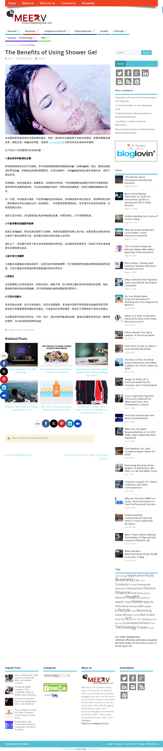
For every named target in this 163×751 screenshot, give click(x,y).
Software (144, 623)
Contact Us (68, 3)
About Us (28, 3)
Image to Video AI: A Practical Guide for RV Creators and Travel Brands (141, 382)
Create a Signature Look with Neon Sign (21, 371)
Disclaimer (88, 3)
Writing (151, 628)
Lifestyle (119, 31)
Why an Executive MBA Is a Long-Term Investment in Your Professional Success (140, 501)
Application (136, 575)
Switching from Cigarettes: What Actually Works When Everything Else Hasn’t (92, 372)
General (12, 31)
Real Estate (147, 615)
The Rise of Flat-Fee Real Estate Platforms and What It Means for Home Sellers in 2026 (141, 364)
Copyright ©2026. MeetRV (16, 744)
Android (118, 576)
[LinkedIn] (70, 423)
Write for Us (47, 3)
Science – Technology (20, 37)
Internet (133, 606)
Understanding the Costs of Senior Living (141, 217)
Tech (153, 623)
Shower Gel (29, 329)
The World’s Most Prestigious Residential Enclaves (138, 179)
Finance (122, 592)
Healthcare (145, 597)
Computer (122, 584)
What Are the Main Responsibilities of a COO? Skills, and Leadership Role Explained (140, 433)
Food (133, 593)
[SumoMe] (78, 423)
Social (120, 63)
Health (104, 31)
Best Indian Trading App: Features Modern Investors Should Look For (140, 265)
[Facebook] (46, 423)
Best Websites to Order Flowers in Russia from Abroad (56, 371)
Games (147, 593)
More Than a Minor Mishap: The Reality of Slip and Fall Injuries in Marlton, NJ (140, 537)
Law (140, 606)
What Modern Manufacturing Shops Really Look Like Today (141, 553)
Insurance (121, 606)
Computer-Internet (55, 31)
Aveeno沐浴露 (56, 142)
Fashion (150, 588)
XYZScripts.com (94, 749)
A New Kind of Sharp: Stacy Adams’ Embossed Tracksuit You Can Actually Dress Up (91, 409)
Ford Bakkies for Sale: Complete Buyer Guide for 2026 (140, 451)
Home (12, 3)
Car (136, 580)
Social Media (129, 623)
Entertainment (83, 31)
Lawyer (147, 606)
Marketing (144, 610)
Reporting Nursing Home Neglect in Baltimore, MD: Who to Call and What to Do (141, 468)
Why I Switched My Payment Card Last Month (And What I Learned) (141, 282)
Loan (133, 610)
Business (30, 31)
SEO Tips (136, 619)
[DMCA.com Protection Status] (55, 691)
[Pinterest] (62, 423)
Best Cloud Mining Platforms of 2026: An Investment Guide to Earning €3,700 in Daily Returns (138, 199)
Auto (150, 575)
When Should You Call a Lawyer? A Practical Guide (140, 334)
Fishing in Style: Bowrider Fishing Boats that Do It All (21, 408)
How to (147, 601)
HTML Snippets (68, 749)
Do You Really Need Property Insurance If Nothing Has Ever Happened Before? (141, 301)
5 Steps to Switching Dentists (19, 455)
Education (120, 588)
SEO (43, 37)
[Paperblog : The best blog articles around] (51, 698)
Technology (126, 627)
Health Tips (123, 602)
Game (140, 593)
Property (136, 615)
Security (119, 619)
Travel (142, 627)
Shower (19, 329)
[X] (54, 423)
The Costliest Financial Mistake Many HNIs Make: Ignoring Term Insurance (140, 249)
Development (144, 584)
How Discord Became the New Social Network (139, 417)
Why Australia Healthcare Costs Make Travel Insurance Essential (139, 232)
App (125, 576)
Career (142, 580)
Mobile (118, 614)
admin (10, 58)
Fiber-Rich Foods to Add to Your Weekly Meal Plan (140, 347)
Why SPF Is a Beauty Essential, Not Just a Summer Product (56, 408)
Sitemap (141, 744)
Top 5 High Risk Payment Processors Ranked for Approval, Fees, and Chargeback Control (139, 400)
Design (133, 584)
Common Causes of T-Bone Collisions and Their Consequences (141, 484)
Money (127, 615)
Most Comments (124, 90)
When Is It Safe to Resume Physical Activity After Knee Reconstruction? (141, 318)
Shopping (146, 619)
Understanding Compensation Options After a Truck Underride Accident (139, 519)
